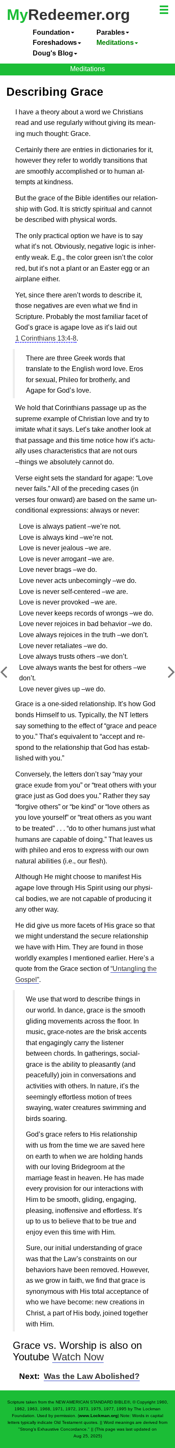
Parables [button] (110, 32)
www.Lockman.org (98, 1415)
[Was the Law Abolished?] (165, 676)
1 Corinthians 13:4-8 (45, 338)
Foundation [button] (51, 32)
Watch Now (78, 1356)
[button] (165, 11)
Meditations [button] (115, 42)
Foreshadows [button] (55, 42)
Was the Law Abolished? (92, 1376)
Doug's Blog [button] (53, 53)
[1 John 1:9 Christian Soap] (10, 676)
